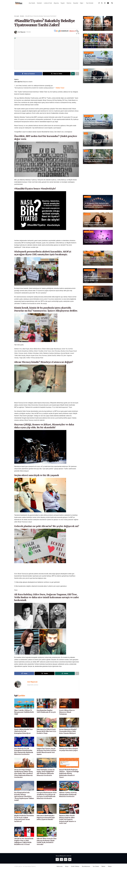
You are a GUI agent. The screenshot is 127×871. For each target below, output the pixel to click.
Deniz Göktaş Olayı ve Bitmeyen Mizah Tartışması (67, 712)
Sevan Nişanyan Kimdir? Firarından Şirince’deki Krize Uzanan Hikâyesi (68, 731)
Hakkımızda (59, 866)
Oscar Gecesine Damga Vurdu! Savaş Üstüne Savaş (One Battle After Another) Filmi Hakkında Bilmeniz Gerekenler (23, 773)
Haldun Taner (60, 88)
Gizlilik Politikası (75, 866)
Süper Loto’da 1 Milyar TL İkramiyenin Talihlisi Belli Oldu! (24, 712)
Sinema (69, 3)
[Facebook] (57, 859)
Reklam (103, 866)
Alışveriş (56, 3)
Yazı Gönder (89, 3)
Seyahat (75, 3)
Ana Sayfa (32, 3)
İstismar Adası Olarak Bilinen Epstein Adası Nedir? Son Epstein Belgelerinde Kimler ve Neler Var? (67, 819)
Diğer (81, 3)
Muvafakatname (86, 866)
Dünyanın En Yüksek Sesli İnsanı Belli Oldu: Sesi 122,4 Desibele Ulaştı (46, 731)
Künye (66, 866)
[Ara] (112, 3)
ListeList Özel (48, 3)
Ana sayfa (16, 16)
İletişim (110, 866)
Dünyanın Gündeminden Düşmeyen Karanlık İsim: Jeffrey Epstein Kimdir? (46, 817)
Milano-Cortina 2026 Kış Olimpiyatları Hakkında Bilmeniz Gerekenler (68, 794)
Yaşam (63, 3)
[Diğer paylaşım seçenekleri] (77, 73)
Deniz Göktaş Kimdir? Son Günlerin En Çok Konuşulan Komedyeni (23, 731)
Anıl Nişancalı (21, 32)
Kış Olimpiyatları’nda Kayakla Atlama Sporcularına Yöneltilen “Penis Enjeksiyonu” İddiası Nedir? (24, 796)
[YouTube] (108, 3)
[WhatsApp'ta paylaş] (73, 73)
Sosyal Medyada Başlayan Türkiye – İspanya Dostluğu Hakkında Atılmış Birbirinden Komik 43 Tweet (69, 773)
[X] (102, 3)
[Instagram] (104, 3)
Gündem (39, 3)
